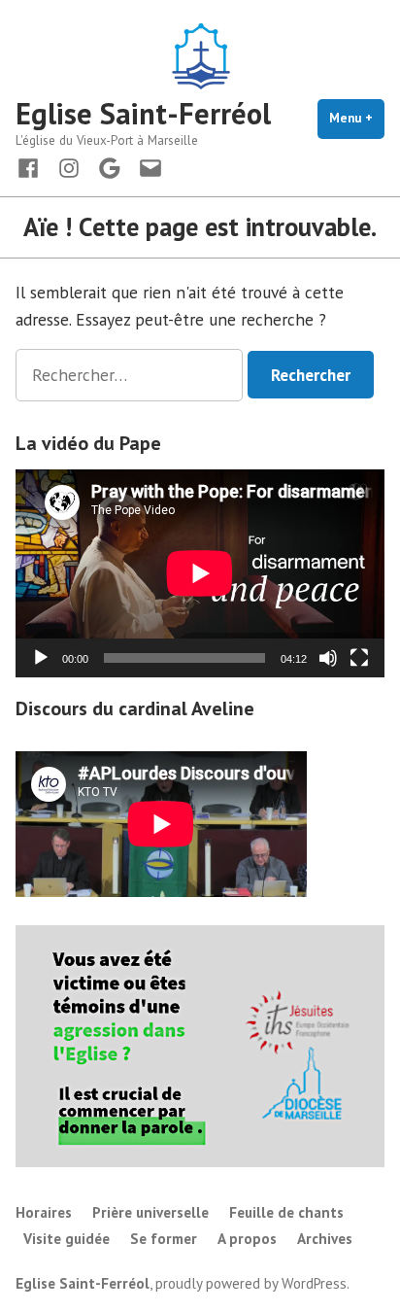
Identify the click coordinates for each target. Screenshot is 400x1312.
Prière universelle (150, 1212)
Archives (324, 1238)
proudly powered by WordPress (251, 1283)
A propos (247, 1238)
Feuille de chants (286, 1212)
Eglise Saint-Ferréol (143, 113)
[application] (200, 573)
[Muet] (328, 658)
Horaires (44, 1212)
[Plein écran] (359, 658)
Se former (163, 1238)
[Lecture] (40, 658)
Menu (356, 118)
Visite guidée (66, 1238)
